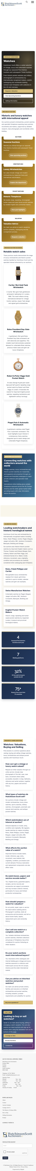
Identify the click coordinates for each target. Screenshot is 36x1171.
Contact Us (9, 1045)
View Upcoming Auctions (13, 96)
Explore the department (18, 182)
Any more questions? (12, 1002)
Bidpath (22, 1169)
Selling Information (11, 101)
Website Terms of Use (14, 1167)
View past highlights (18, 210)
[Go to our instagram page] (11, 1125)
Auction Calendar (7, 1105)
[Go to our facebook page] (4, 1125)
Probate (4, 1117)
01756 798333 (11, 1073)
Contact (4, 1102)
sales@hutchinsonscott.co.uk (13, 1075)
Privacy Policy (24, 1167)
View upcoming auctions (18, 155)
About (4, 1100)
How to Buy (5, 1112)
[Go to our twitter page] (7, 1125)
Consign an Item (10, 1035)
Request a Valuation (11, 91)
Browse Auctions (10, 1040)
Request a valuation (18, 237)
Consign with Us (6, 1107)
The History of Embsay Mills (9, 1110)
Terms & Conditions (28, 1165)
